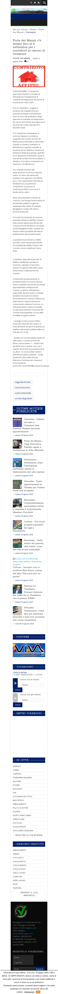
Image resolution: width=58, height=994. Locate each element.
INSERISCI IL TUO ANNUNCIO (29, 894)
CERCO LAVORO (19, 873)
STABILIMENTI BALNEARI (22, 777)
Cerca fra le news (22, 387)
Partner (22, 636)
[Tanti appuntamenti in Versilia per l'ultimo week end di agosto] (17, 484)
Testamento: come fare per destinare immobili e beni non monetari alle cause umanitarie (28, 615)
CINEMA (16, 770)
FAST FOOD (17, 823)
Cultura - (29, 521)
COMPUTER (17, 876)
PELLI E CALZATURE (20, 808)
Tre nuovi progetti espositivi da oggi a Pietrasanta (29, 526)
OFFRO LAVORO (19, 880)
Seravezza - (30, 499)
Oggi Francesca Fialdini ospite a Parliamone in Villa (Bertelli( (28, 447)
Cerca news (20, 673)
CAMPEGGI (17, 774)
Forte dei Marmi (21, 58)
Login (39, 675)
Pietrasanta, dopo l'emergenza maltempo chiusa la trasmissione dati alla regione (28, 467)
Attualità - (30, 481)
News (33, 29)
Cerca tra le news (29, 679)
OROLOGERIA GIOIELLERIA (23, 830)
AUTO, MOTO (18, 858)
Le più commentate (23, 393)
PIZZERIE (16, 785)
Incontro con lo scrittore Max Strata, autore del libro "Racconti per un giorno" (27, 572)
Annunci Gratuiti (30, 844)
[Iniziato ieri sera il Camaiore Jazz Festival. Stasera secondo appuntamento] (17, 422)
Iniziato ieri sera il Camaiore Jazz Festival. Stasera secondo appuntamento (28, 425)
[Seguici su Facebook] (31, 3)
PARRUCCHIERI (18, 819)
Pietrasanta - (31, 459)
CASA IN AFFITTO (19, 861)
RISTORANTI (17, 789)
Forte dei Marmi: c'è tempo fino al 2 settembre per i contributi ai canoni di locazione (29, 47)
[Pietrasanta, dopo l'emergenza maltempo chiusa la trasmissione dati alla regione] (17, 462)
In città (22, 760)
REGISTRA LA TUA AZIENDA (29, 835)
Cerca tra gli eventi (30, 694)
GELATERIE (17, 781)
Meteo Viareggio (29, 713)
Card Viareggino (23, 675)
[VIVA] (29, 650)
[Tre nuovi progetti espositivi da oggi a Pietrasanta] (17, 524)
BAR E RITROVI (18, 800)
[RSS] (39, 3)
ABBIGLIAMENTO (19, 804)
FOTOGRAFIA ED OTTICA (22, 796)
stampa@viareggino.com (23, 933)
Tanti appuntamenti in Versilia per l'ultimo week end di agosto (29, 486)
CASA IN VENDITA (19, 865)
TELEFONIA (17, 888)
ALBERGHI (17, 766)
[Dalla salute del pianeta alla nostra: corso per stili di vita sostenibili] (17, 543)
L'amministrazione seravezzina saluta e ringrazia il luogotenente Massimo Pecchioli (28, 508)
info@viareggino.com (27, 928)
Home (24, 29)
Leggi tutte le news (23, 382)
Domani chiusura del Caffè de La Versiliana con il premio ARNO (27, 595)
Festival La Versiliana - (30, 587)
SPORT (15, 884)
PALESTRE (16, 811)
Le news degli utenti (23, 398)
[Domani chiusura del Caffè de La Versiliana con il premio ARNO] (17, 589)
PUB (14, 793)
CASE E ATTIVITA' (19, 869)
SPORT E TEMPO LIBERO (22, 815)
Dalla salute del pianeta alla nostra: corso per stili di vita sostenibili (28, 545)
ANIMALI (16, 854)
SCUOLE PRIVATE (19, 827)
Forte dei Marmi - (33, 440)
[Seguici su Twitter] (35, 3)
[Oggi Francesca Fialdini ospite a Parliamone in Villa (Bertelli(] (17, 444)
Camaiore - (30, 419)
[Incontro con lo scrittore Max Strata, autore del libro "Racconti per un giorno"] (28, 561)
